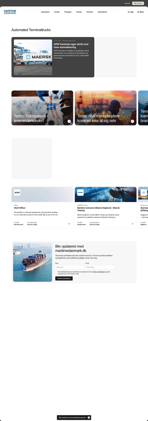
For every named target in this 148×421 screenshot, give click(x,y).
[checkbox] (56, 273)
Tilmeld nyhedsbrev (64, 278)
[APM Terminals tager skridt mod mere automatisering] (52, 57)
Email (87, 263)
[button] (69, 121)
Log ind (127, 3)
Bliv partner (138, 3)
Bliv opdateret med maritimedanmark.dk (72, 417)
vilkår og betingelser (99, 272)
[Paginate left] (13, 108)
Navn (56, 263)
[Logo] (10, 12)
